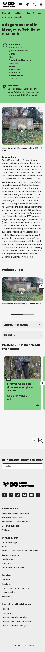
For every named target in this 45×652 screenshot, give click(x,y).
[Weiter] (41, 286)
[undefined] (42, 383)
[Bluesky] (24, 495)
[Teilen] (40, 440)
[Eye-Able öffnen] (27, 4)
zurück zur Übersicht (13, 17)
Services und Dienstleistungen (16, 513)
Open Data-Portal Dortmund (15, 588)
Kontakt (5, 608)
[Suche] (38, 466)
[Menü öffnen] (41, 4)
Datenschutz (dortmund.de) (15, 617)
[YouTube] (31, 495)
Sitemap (6, 579)
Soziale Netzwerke (10, 555)
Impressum (7, 613)
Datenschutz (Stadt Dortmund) (17, 621)
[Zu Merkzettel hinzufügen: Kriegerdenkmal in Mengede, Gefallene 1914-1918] (34, 440)
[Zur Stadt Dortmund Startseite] (9, 4)
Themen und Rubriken (12, 517)
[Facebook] (4, 495)
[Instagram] (11, 495)
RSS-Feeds (7, 596)
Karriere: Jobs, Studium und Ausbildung (20, 550)
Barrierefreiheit (9, 592)
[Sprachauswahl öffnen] (21, 4)
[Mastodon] (17, 495)
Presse (5, 546)
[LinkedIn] (38, 495)
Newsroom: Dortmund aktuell (16, 521)
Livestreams (7, 559)
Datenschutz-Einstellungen (15, 626)
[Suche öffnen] (34, 4)
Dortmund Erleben (10, 526)
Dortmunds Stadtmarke (13, 567)
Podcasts (6, 563)
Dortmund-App (9, 542)
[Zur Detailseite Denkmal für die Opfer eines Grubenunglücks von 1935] (22, 383)
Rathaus (6, 530)
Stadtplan (6, 584)
